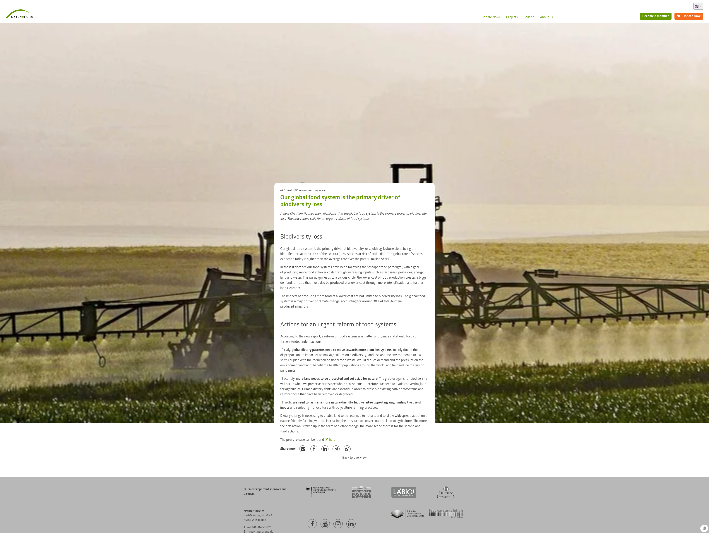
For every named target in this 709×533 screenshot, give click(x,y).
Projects (512, 17)
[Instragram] (338, 524)
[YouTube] (325, 524)
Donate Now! (491, 17)
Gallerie (529, 17)
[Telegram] (336, 449)
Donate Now (691, 16)
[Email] (302, 449)
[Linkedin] (351, 524)
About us (546, 17)
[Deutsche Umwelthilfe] (446, 497)
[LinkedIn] (324, 449)
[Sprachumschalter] (698, 6)
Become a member (655, 16)
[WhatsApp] (347, 449)
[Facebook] (313, 449)
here (332, 440)
